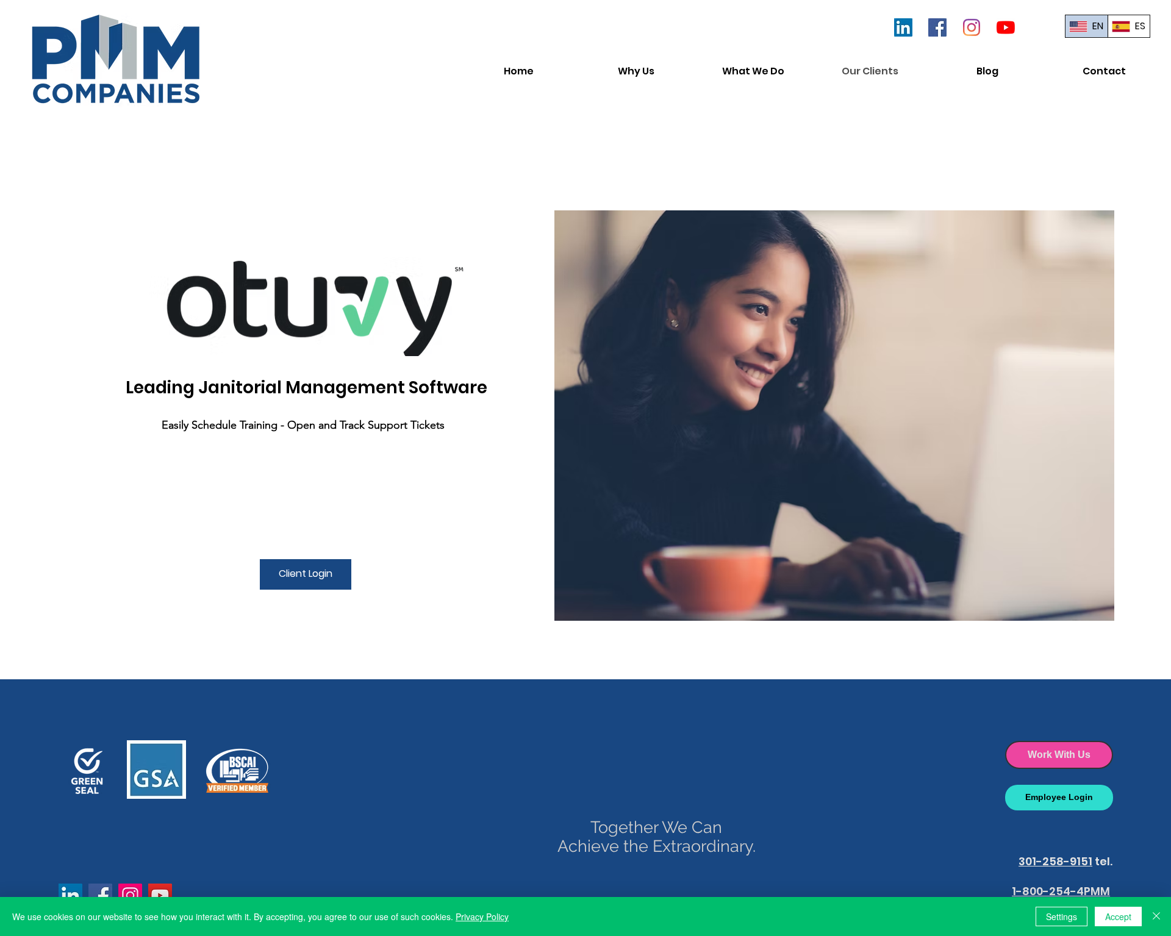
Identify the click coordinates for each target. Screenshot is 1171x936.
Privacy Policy (482, 916)
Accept (1118, 916)
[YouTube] (1006, 27)
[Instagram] (971, 27)
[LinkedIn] (903, 27)
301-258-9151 (1055, 861)
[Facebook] (937, 27)
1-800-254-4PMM (1061, 891)
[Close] (1156, 916)
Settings (1061, 916)
